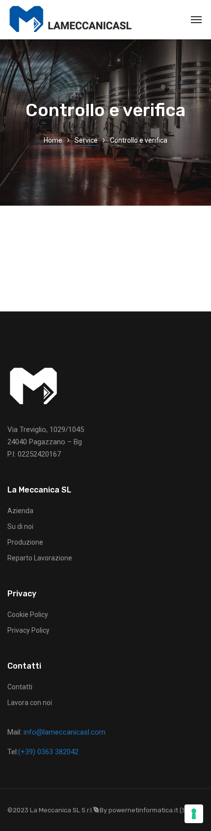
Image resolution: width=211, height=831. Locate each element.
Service (86, 140)
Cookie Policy (27, 614)
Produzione (25, 542)
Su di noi (20, 526)
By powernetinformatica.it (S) (144, 810)
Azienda (20, 511)
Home (53, 140)
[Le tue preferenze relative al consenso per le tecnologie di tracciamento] (194, 813)
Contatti (19, 687)
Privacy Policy (28, 630)
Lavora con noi (29, 703)
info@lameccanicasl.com (65, 732)
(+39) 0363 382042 (48, 751)
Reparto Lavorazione (39, 558)
